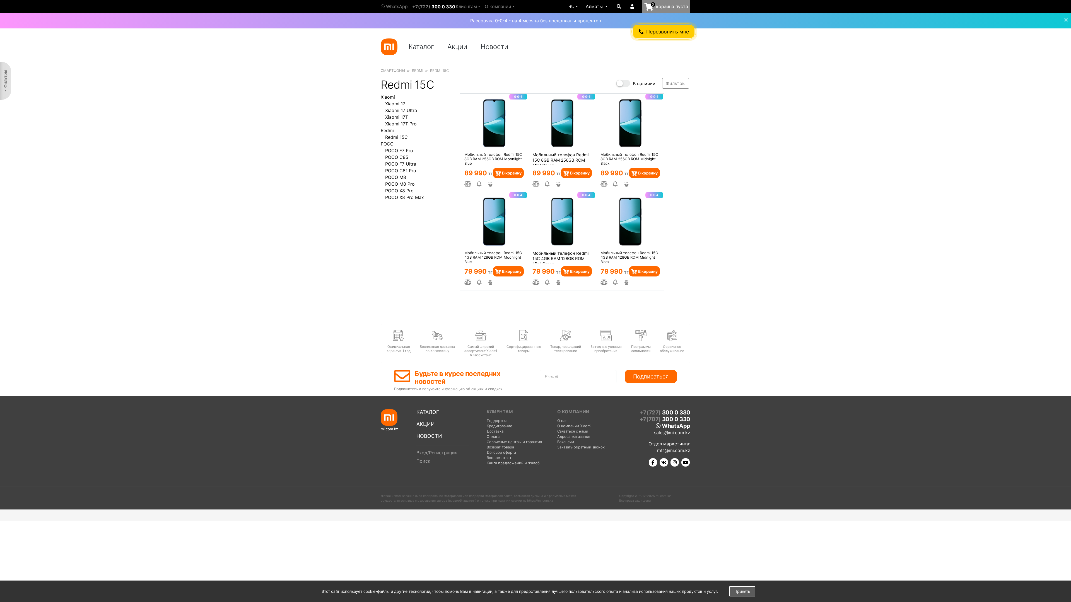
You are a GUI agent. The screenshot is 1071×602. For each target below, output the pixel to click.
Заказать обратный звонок (581, 447)
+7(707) (665, 419)
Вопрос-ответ (499, 457)
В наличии (644, 83)
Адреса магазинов (573, 436)
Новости (494, 47)
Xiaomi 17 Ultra (401, 110)
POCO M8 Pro (400, 184)
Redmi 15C (396, 137)
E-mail (551, 376)
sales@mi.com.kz (672, 432)
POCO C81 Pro (400, 170)
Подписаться (651, 376)
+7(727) (433, 6)
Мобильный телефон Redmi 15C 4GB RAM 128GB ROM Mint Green (560, 257)
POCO (387, 144)
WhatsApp (396, 6)
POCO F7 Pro (399, 150)
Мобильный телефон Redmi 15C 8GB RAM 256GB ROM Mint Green (560, 158)
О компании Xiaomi (574, 426)
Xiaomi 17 (395, 103)
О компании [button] (498, 6)
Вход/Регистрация (436, 452)
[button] (596, 6)
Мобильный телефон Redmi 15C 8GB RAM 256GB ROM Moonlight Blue (493, 158)
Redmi (387, 130)
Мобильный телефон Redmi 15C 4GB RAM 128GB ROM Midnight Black (629, 257)
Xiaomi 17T (396, 117)
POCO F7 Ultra (400, 164)
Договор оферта (501, 452)
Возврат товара (500, 447)
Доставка (495, 431)
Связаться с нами (572, 431)
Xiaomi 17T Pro (401, 124)
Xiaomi (388, 97)
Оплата (493, 436)
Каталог (421, 47)
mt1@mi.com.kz (673, 450)
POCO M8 (395, 177)
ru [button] (571, 6)
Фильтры (5, 79)
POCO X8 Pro (399, 190)
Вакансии (565, 442)
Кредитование (499, 426)
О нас (562, 420)
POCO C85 (396, 157)
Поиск (423, 461)
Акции (457, 47)
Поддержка (497, 420)
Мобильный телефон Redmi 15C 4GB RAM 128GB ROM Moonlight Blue (493, 257)
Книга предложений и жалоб (513, 463)
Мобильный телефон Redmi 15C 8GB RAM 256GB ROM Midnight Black (629, 158)
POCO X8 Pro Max (404, 197)
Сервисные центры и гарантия (514, 442)
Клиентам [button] (466, 6)
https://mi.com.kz (540, 501)
